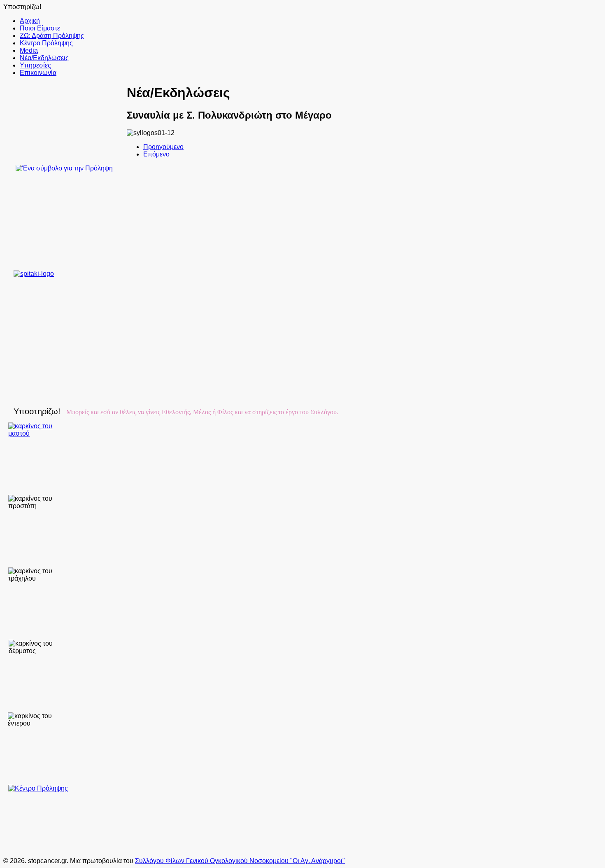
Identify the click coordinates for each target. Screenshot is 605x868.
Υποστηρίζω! (22, 6)
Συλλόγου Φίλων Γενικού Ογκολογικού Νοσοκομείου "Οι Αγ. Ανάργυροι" (240, 860)
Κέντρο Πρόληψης (46, 43)
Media (29, 50)
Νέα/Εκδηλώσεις (44, 57)
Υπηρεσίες (35, 65)
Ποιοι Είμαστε (40, 28)
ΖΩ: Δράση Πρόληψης (52, 35)
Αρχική (30, 20)
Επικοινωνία (38, 72)
